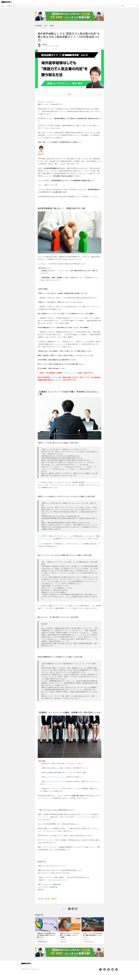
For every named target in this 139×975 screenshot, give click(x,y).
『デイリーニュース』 (69, 373)
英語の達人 (54, 898)
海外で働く (47, 898)
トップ (2, 6)
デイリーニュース (58, 777)
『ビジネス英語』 (57, 377)
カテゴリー (9, 6)
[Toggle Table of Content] (69, 94)
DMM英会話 (38, 25)
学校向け (52, 25)
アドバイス (40, 898)
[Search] (137, 6)
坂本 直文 (44, 44)
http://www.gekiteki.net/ (57, 880)
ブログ (45, 25)
